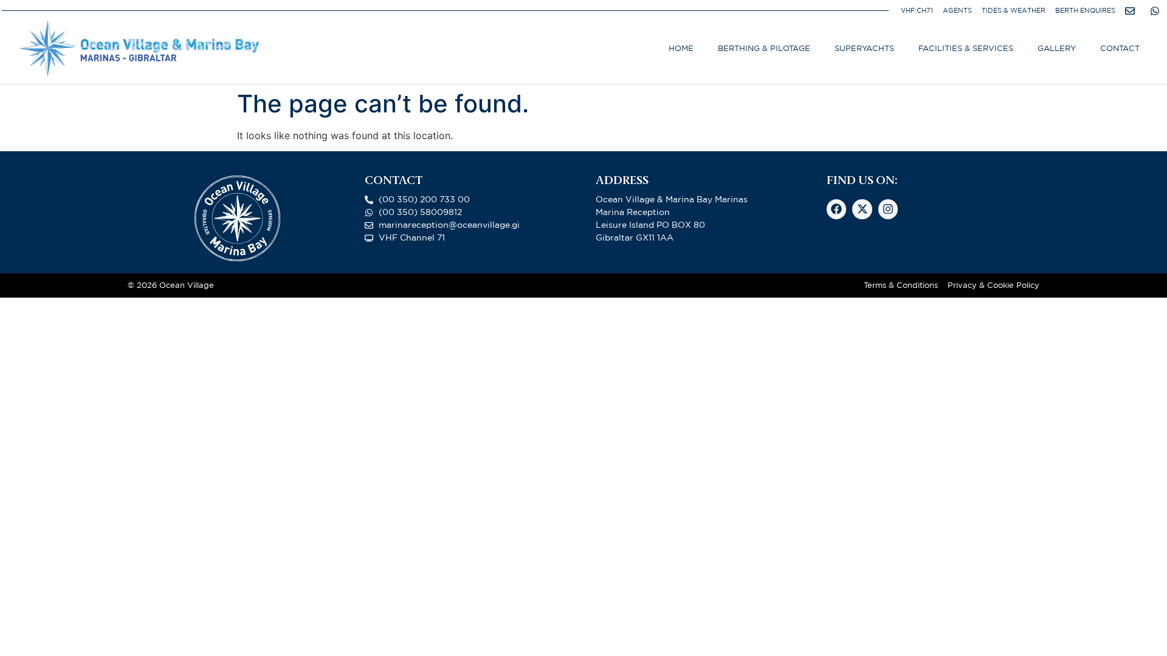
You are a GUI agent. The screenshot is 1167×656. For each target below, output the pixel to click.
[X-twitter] (862, 209)
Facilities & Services (965, 48)
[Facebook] (836, 209)
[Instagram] (888, 209)
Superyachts (864, 48)
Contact (1120, 48)
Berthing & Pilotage (764, 48)
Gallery (1057, 48)
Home (681, 48)
